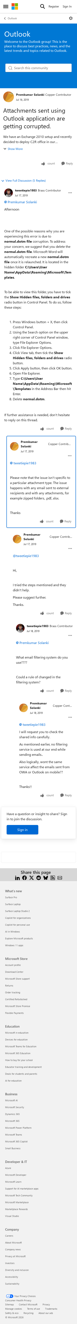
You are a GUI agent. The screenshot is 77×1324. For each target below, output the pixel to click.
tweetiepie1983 (26, 190)
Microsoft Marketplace (17, 1202)
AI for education (13, 1080)
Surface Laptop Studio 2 (17, 911)
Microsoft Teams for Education (20, 1046)
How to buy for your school (19, 1060)
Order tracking (12, 992)
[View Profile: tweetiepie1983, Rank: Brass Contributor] (8, 192)
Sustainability (12, 1283)
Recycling (28, 1313)
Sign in (22, 829)
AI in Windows (12, 931)
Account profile (13, 965)
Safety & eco (11, 1313)
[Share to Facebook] (24, 877)
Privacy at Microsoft (15, 1256)
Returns (9, 985)
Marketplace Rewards (16, 1209)
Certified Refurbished (16, 999)
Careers (9, 1235)
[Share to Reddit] (38, 877)
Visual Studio (12, 1216)
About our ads (45, 1313)
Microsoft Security (14, 1107)
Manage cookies (13, 1308)
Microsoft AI (11, 1100)
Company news (13, 1249)
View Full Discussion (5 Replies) (26, 180)
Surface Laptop (13, 904)
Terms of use (33, 1308)
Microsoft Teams (13, 1134)
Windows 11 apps (14, 945)
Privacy (46, 1304)
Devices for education (16, 1039)
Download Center (14, 971)
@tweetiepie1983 (26, 555)
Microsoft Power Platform (18, 1127)
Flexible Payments (14, 1013)
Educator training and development (23, 1066)
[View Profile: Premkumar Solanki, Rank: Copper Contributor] (8, 96)
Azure (8, 1168)
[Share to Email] (60, 877)
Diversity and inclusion (17, 1270)
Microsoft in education (16, 1032)
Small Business (13, 1148)
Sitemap (9, 1304)
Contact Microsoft (28, 1304)
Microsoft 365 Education (17, 1053)
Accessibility (11, 1276)
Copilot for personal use (17, 924)
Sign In (67, 6)
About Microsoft (13, 1242)
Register (54, 6)
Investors (10, 1263)
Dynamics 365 (12, 1114)
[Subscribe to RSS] (52, 877)
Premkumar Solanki (30, 95)
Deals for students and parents (21, 1073)
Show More (15, 149)
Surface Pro (11, 897)
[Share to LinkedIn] (17, 877)
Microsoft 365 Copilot (16, 1141)
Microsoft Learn (13, 1181)
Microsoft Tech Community (19, 1195)
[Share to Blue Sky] (45, 877)
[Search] (42, 6)
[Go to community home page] (15, 6)
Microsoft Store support (17, 978)
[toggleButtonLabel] (71, 18)
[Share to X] (31, 877)
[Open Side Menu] (5, 6)
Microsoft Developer (15, 1174)
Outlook (12, 18)
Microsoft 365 (12, 1120)
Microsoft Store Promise (17, 1006)
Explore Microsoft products (19, 938)
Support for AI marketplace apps (21, 1188)
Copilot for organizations (18, 917)
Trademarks (51, 1308)
